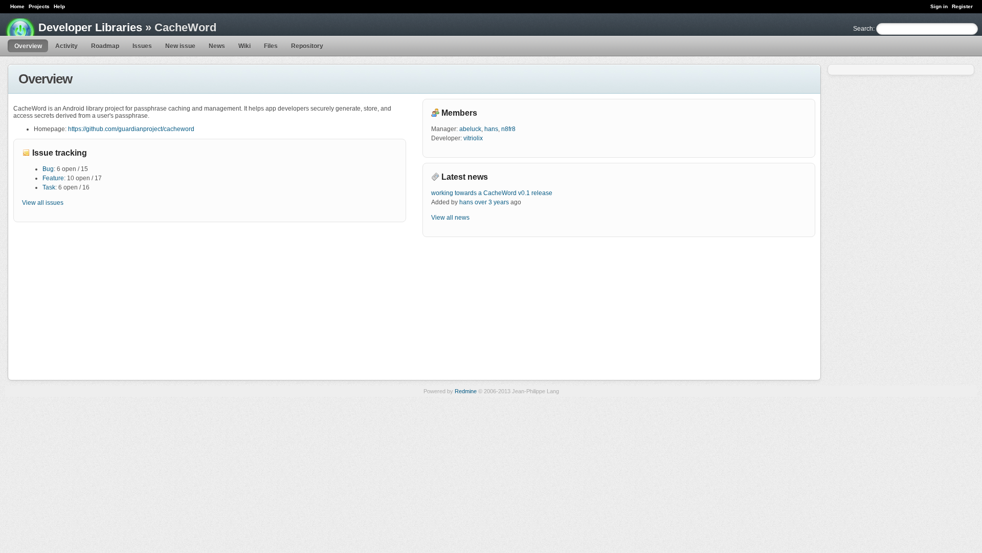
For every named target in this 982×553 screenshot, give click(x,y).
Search (863, 28)
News (217, 46)
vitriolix (473, 138)
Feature (53, 178)
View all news (450, 217)
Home (17, 6)
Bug (48, 169)
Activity (66, 46)
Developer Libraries (90, 27)
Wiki (244, 46)
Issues (142, 46)
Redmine (466, 391)
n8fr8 (508, 129)
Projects (39, 6)
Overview (28, 46)
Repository (307, 46)
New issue (180, 46)
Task (48, 187)
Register (962, 6)
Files (271, 46)
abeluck (470, 129)
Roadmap (105, 46)
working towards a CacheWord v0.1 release (491, 193)
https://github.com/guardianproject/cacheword (131, 129)
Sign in (939, 6)
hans (491, 129)
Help (59, 6)
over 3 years (492, 202)
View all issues (42, 202)
